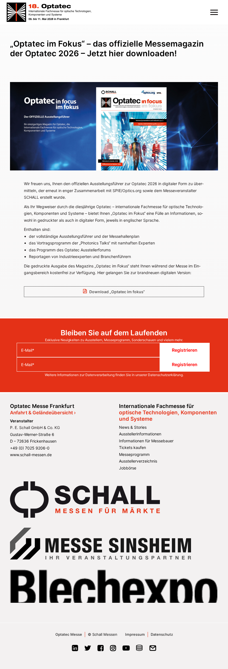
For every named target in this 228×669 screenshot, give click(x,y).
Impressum (135, 634)
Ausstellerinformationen (140, 433)
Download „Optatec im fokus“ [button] (117, 291)
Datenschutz (162, 634)
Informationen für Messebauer (146, 440)
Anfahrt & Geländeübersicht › (43, 412)
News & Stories (133, 427)
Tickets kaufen (132, 447)
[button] (214, 12)
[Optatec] (49, 12)
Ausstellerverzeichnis (138, 461)
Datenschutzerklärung (165, 375)
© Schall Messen (102, 634)
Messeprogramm (134, 454)
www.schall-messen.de (31, 454)
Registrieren (184, 350)
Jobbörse (127, 468)
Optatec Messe (68, 634)
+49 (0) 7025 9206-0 (29, 448)
